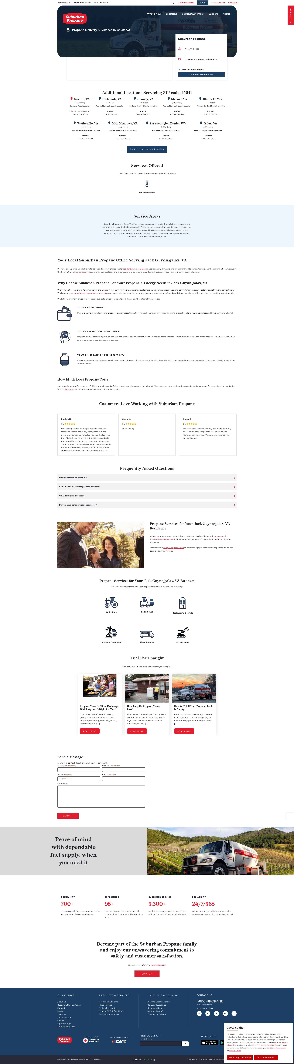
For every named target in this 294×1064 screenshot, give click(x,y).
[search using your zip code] (185, 1043)
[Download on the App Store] (209, 1042)
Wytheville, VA (87, 123)
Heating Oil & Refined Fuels (111, 1011)
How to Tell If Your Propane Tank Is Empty (193, 708)
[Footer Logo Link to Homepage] (64, 1040)
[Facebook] (207, 1013)
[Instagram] (199, 1013)
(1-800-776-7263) (204, 1004)
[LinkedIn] (216, 1013)
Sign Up (147, 974)
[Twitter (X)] (234, 1013)
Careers (232, 3)
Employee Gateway (66, 1027)
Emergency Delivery (156, 1014)
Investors (61, 1014)
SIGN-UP (203, 3)
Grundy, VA (145, 99)
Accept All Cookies (265, 1057)
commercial (142, 269)
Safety (60, 1011)
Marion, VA (179, 99)
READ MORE (89, 731)
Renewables (100, 3)
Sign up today (80, 272)
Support (213, 14)
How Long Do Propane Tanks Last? (143, 708)
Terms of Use (202, 1059)
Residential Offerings (108, 1002)
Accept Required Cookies (239, 1057)
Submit (68, 816)
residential (128, 269)
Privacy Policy (192, 1059)
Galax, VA (210, 123)
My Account (218, 3)
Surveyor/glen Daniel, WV (168, 123)
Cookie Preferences (277, 1048)
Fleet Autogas (105, 1005)
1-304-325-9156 (210, 114)
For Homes (63, 3)
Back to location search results (147, 149)
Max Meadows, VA (125, 123)
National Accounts (107, 1008)
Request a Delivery (156, 1008)
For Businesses (81, 3)
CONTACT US (291, 15)
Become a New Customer (69, 1005)
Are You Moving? (155, 1011)
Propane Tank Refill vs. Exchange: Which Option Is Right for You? (99, 708)
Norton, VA (82, 99)
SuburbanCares (64, 1017)
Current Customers (193, 14)
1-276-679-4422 (110, 114)
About (226, 14)
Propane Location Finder (158, 1002)
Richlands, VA (112, 99)
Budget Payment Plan (109, 1014)
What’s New (154, 14)
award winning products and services (91, 293)
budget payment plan (173, 548)
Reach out (69, 389)
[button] (173, 2)
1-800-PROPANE (186, 3)
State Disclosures (214, 1059)
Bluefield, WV (213, 99)
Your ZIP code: (146, 1039)
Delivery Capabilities (156, 1005)
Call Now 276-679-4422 (201, 75)
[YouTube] (225, 1013)
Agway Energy (64, 1024)
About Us (61, 1002)
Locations (171, 14)
